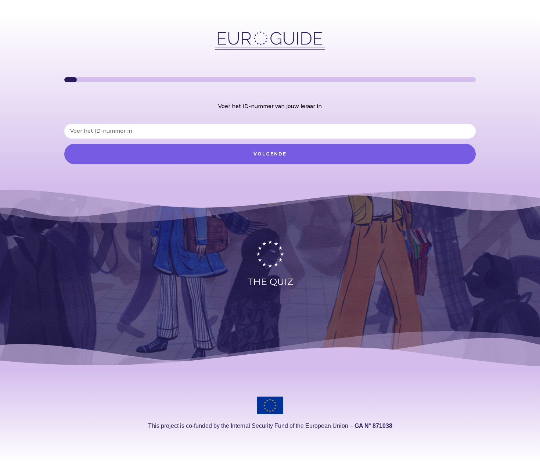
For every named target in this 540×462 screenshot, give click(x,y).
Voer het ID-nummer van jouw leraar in (270, 106)
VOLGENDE (270, 154)
